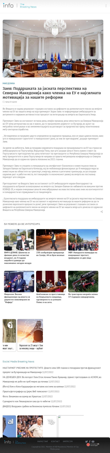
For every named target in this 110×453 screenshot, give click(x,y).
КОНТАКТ (55, 441)
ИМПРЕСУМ (68, 441)
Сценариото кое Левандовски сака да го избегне (26, 401)
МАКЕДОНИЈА (9, 83)
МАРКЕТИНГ (42, 441)
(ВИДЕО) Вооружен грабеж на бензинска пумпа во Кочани (31, 406)
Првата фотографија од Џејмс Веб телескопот (25, 391)
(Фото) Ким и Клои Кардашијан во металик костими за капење (33, 386)
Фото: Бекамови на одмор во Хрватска (22, 396)
